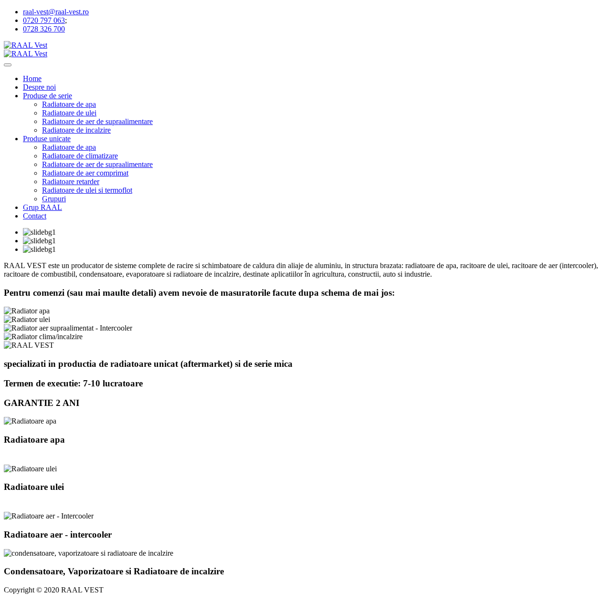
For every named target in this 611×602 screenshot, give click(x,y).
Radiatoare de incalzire (76, 130)
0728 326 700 (44, 29)
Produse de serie (47, 96)
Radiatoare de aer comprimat (85, 173)
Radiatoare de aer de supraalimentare (97, 121)
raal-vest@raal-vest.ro (56, 12)
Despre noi (39, 87)
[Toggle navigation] (7, 64)
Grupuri (54, 199)
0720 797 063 (44, 20)
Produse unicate (47, 139)
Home (32, 78)
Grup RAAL (42, 207)
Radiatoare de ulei (69, 113)
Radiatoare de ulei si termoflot (87, 190)
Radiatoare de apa (69, 104)
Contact (34, 216)
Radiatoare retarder (70, 181)
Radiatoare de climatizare (80, 156)
